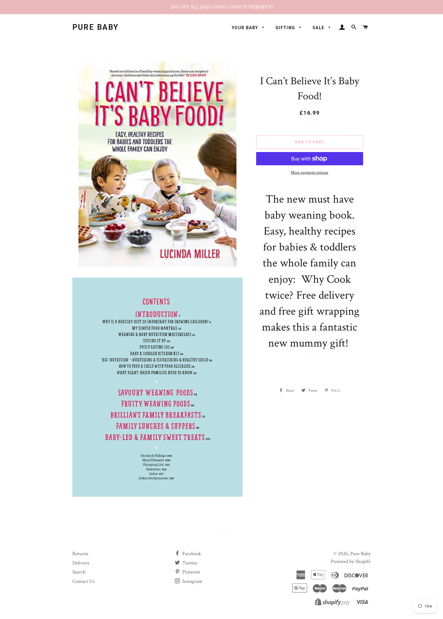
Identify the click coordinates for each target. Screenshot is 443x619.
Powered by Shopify (351, 561)
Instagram (191, 581)
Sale (319, 27)
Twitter (189, 563)
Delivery (81, 563)
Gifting (286, 27)
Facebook (191, 553)
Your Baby (245, 27)
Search (79, 572)
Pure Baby (95, 27)
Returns (80, 553)
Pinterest (190, 572)
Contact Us (83, 581)
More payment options (309, 172)
